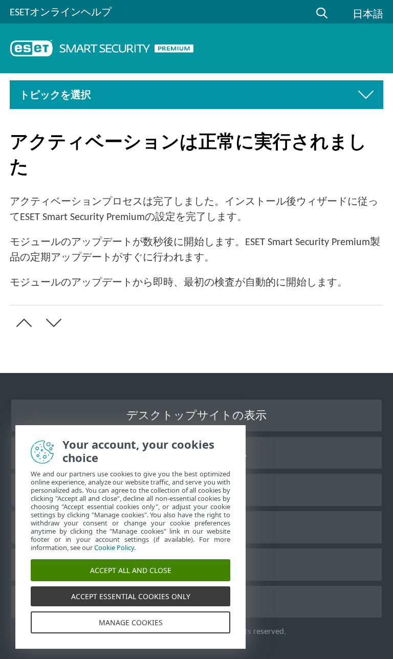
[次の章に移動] (51, 323)
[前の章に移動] (22, 323)
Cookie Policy (114, 547)
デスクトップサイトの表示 (196, 416)
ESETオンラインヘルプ (61, 13)
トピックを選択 (55, 96)
